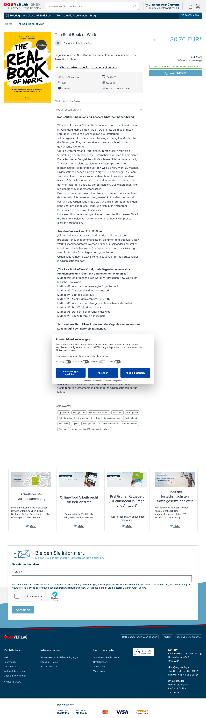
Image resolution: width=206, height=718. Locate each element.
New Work (63, 423)
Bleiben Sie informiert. (60, 553)
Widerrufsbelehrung (14, 671)
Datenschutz (10, 666)
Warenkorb (99, 671)
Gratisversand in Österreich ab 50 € (176, 66)
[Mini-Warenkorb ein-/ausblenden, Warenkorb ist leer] (198, 6)
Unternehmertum (129, 423)
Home (8, 23)
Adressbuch (99, 666)
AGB (6, 657)
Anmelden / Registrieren (106, 657)
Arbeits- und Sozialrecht (38, 15)
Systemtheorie (131, 418)
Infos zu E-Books (49, 662)
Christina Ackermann (104, 67)
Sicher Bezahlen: (66, 704)
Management (79, 412)
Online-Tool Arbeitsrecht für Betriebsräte (79, 499)
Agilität (75, 423)
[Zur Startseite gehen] (22, 4)
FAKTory (167, 636)
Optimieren (64, 412)
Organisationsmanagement (108, 418)
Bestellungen (100, 662)
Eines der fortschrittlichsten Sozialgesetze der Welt (175, 496)
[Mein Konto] (190, 6)
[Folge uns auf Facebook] (143, 652)
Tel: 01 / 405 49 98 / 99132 (183, 670)
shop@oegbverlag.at (179, 667)
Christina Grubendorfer (74, 67)
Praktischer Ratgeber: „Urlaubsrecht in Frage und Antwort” (126, 500)
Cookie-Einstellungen (15, 675)
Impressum (10, 662)
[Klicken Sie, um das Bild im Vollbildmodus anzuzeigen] (27, 67)
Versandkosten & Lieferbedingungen (59, 657)
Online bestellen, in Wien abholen (139, 636)
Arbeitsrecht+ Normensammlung (31, 496)
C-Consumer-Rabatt (108, 423)
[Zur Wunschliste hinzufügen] (58, 43)
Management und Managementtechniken (90, 429)
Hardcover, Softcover (99, 412)
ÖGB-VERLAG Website (189, 636)
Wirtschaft (117, 412)
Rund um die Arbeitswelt (72, 15)
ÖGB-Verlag (13, 15)
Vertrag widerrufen (50, 666)
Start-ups (63, 429)
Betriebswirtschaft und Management (75, 418)
